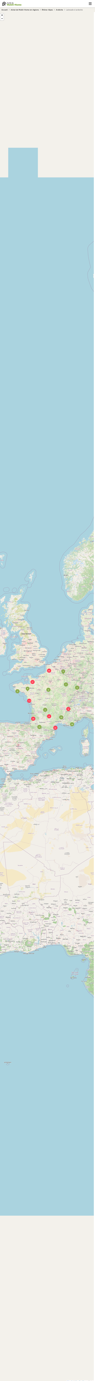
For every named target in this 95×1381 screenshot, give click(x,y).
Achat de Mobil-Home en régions (25, 9)
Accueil (4, 9)
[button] (47, 688)
